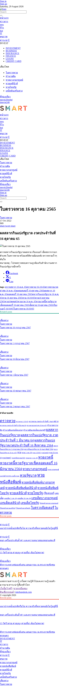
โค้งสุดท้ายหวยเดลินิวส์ (7, 508)
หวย (19, 452)
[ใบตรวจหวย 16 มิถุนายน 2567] (29, 346)
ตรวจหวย (7, 421)
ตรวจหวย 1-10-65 (22, 421)
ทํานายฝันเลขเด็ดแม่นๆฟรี (34, 430)
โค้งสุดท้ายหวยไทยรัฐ (23, 508)
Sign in (3, 1)
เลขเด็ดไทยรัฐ (29, 503)
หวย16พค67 (6, 458)
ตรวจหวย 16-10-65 (35, 287)
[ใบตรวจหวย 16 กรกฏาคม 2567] (29, 315)
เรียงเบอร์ (49, 493)
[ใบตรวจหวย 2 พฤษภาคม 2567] (29, 394)
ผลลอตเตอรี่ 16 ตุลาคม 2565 (30, 290)
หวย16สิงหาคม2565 (18, 458)
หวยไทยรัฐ (35, 493)
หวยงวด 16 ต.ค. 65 (27, 301)
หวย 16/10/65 (28, 298)
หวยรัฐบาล (51, 301)
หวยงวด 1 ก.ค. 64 (32, 458)
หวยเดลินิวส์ (18, 493)
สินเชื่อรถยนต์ (7, 592)
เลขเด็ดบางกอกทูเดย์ (44, 498)
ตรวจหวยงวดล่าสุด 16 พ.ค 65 (37, 425)
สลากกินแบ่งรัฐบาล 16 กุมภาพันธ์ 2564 (38, 449)
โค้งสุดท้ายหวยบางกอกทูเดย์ (49, 503)
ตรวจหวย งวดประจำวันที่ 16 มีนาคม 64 (13, 425)
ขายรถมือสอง (20, 588)
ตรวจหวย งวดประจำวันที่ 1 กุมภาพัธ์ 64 (43, 421)
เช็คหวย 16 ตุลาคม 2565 (41, 305)
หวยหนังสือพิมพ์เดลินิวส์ (21, 488)
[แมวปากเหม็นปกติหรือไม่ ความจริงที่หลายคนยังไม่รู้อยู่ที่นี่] (29, 519)
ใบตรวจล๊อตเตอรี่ (42, 507)
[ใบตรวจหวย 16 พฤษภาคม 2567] (29, 378)
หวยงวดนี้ (41, 301)
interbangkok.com (23, 592)
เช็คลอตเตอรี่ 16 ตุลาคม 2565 (14, 305)
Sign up (3, 4)
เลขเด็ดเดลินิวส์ (10, 502)
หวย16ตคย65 (11, 301)
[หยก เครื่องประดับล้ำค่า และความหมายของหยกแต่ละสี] (29, 531)
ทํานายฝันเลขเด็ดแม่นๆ (13, 430)
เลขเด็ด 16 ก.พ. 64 (24, 498)
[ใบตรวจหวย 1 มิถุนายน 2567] (29, 362)
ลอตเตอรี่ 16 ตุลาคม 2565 (19, 294)
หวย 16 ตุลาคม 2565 (12, 298)
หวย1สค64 (45, 453)
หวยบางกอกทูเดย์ (34, 469)
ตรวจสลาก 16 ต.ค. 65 (15, 287)
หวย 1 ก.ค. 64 (27, 453)
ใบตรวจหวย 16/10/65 (23, 309)
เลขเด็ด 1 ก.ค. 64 (10, 498)
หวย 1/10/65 (37, 453)
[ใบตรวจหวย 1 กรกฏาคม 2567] (29, 330)
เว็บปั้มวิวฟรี (6, 588)
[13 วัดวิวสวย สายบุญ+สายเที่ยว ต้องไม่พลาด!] (29, 543)
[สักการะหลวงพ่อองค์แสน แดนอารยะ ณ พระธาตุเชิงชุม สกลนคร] (29, 555)
